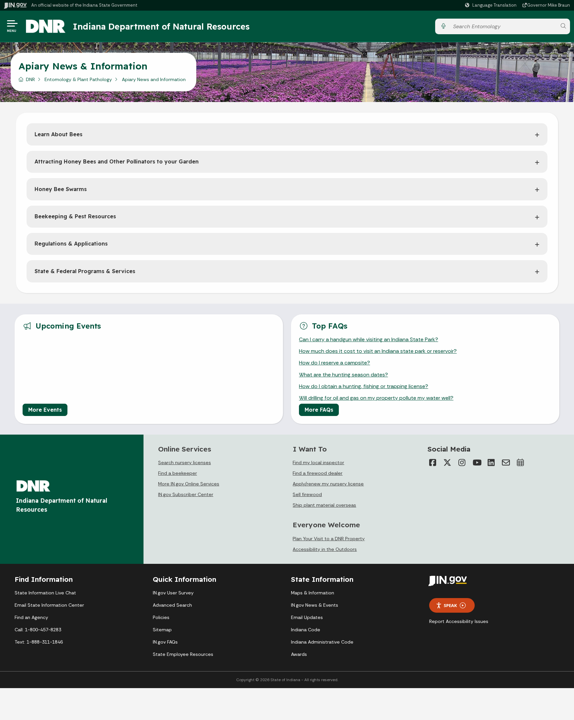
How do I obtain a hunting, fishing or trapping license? (363, 386)
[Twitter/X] (447, 462)
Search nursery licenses (184, 462)
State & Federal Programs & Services (85, 271)
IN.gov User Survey (173, 593)
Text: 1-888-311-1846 (39, 642)
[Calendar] (520, 462)
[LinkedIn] (491, 462)
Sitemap (162, 630)
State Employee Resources (183, 654)
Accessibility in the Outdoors (325, 549)
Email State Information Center (49, 605)
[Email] (506, 462)
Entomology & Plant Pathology (78, 79)
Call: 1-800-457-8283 (38, 630)
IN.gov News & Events (314, 605)
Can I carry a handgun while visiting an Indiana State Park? (368, 339)
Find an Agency (31, 617)
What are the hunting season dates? (343, 374)
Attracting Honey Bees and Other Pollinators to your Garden (117, 161)
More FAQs (319, 409)
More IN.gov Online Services (188, 484)
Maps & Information (312, 593)
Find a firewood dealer (317, 473)
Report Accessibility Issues (458, 621)
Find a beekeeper (177, 473)
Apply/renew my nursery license (328, 484)
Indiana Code (305, 630)
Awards (299, 654)
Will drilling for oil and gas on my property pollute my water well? (376, 397)
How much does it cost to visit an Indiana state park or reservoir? (378, 351)
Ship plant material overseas (324, 505)
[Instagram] (462, 462)
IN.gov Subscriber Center (185, 494)
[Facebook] (433, 462)
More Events (45, 409)
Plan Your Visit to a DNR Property (329, 539)
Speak (450, 605)
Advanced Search (172, 605)
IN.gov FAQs (165, 642)
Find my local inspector (318, 462)
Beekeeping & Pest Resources (75, 216)
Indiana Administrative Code (322, 642)
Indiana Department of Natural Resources (161, 26)
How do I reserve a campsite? (334, 362)
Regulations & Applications (71, 243)
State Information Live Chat (45, 593)
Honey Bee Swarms (61, 189)
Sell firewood (307, 494)
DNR (30, 79)
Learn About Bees (58, 134)
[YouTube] (476, 462)
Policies (161, 617)
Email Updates (307, 617)
